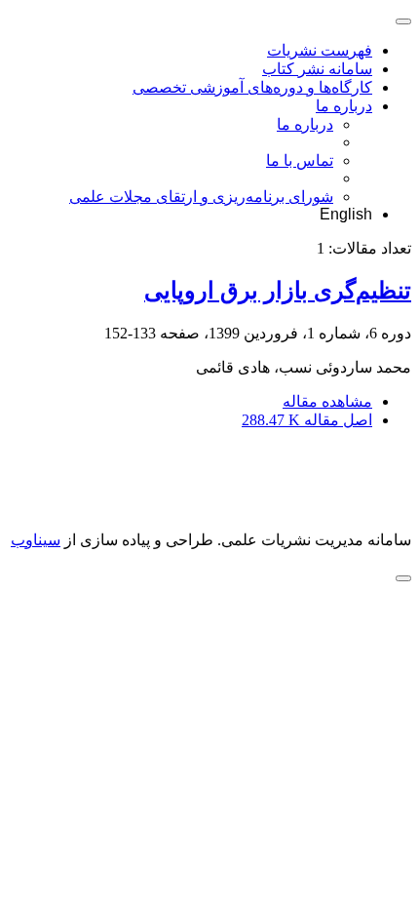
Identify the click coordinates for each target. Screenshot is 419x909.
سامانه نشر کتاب (317, 68)
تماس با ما (299, 160)
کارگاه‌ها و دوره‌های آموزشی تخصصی (252, 87)
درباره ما (344, 106)
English (346, 214)
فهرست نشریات (319, 50)
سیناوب (35, 540)
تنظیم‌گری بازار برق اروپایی (277, 290)
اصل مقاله (307, 420)
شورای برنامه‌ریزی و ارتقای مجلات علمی (201, 196)
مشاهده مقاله (327, 401)
